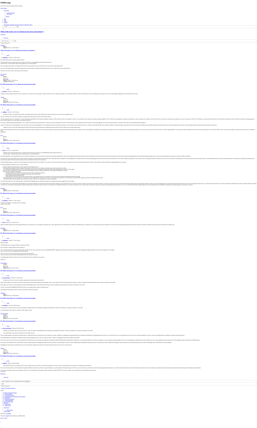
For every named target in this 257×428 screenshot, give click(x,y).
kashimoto (3, 45)
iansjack (2, 75)
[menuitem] (10, 12)
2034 (7, 101)
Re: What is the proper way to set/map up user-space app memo (18, 84)
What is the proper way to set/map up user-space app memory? (22, 31)
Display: (3, 381)
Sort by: (12, 381)
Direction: (22, 381)
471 (7, 317)
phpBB (7, 415)
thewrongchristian (4, 313)
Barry (2, 135)
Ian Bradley (8, 413)
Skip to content (4, 8)
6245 (7, 266)
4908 (7, 79)
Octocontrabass (4, 263)
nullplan (2, 97)
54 (6, 139)
